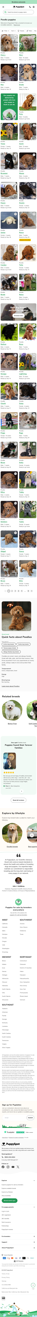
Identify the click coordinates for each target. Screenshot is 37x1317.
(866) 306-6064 (9, 1157)
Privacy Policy (6, 1277)
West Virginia (6, 1048)
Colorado (4, 927)
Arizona (22, 924)
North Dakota (6, 989)
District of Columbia (25, 968)
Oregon (4, 941)
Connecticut (23, 961)
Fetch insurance (6, 1222)
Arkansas (5, 1012)
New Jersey (23, 986)
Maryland (22, 975)
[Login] (33, 7)
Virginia (4, 1044)
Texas (21, 934)
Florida (4, 1016)
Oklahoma (23, 931)
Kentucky (5, 1023)
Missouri (4, 982)
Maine (21, 971)
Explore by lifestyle (7, 1192)
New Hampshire (25, 982)
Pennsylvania (24, 993)
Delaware (23, 964)
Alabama (4, 1009)
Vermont (22, 1000)
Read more (17, 25)
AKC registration (6, 1215)
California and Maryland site (9, 1288)
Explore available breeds (9, 1188)
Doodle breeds (12, 847)
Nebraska (5, 986)
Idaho (3, 931)
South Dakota (6, 996)
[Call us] (30, 7)
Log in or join (5, 1211)
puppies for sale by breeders (18, 915)
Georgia (4, 1019)
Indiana (4, 964)
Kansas (4, 971)
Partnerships (5, 1226)
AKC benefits (5, 1218)
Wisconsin (5, 1000)
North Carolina (6, 1033)
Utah (3, 945)
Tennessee (5, 1040)
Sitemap (4, 1281)
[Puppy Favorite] (15, 36)
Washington (5, 948)
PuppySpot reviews (7, 1229)
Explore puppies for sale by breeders (12, 1184)
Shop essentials (6, 1195)
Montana (4, 934)
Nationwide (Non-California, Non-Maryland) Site (15, 1292)
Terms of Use (5, 1274)
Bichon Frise (12, 724)
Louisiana (5, 1026)
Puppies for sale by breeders (16, 1137)
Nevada (4, 938)
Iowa (3, 968)
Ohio (3, 993)
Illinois (4, 961)
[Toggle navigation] (3, 7)
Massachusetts (24, 978)
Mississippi (5, 1030)
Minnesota (5, 978)
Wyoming (5, 952)
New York (23, 989)
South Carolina (6, 1037)
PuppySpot (5, 1137)
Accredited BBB (6, 1284)
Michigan (4, 975)
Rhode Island (24, 996)
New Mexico (23, 927)
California (4, 924)
